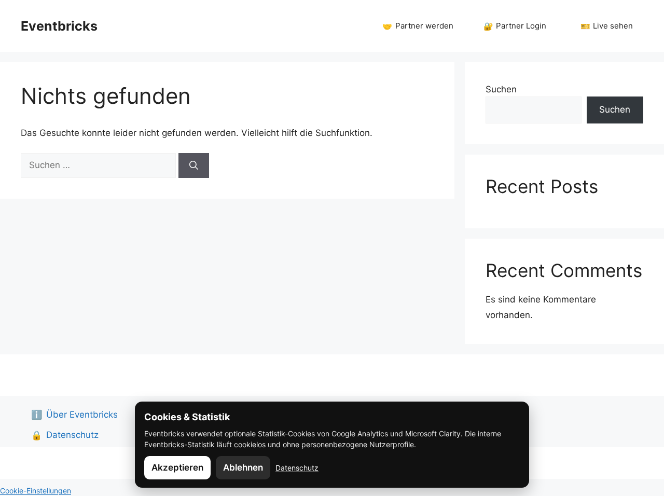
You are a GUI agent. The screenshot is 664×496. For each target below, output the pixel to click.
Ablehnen (243, 467)
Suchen (501, 89)
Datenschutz (297, 467)
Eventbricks (59, 26)
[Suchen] (193, 165)
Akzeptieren (177, 467)
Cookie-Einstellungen (35, 490)
